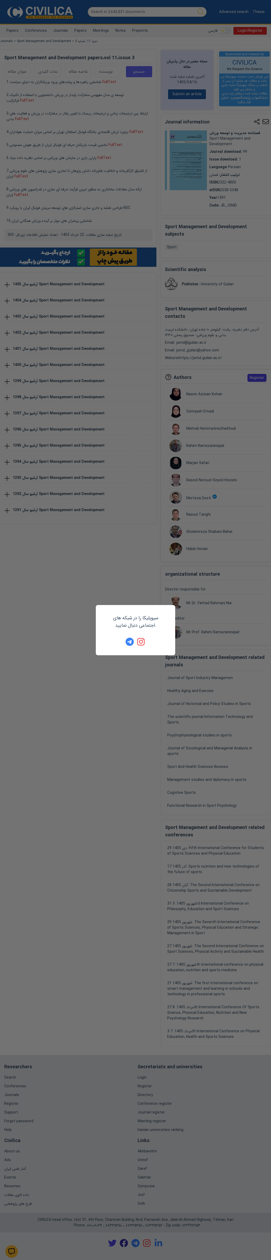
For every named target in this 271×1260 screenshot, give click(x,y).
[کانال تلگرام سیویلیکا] (129, 642)
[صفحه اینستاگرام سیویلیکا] (141, 642)
